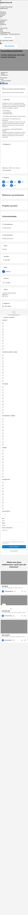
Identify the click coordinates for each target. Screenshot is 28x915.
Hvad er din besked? (7, 527)
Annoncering (3, 28)
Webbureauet (4, 72)
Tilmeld (11, 40)
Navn (3, 518)
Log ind (4, 40)
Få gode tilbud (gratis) (6, 7)
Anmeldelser (4, 75)
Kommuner (3, 13)
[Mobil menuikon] (14, 1)
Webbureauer (4, 8)
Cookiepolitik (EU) (5, 32)
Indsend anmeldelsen (14, 546)
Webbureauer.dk (6, 2)
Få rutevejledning (6, 170)
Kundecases (3, 20)
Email (3, 523)
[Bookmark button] (25, 591)
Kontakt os (3, 24)
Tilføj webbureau (8, 37)
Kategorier (3, 12)
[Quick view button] (22, 591)
